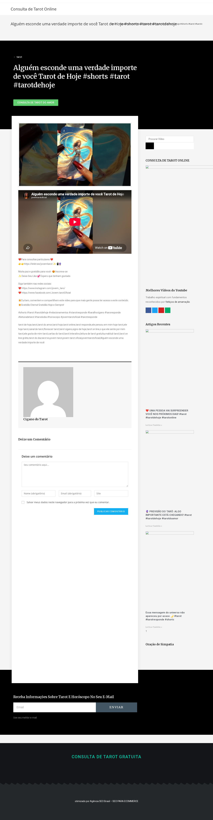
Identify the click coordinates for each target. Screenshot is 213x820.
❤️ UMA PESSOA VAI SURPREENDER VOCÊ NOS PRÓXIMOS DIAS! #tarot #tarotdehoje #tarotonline (167, 414)
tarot (19, 56)
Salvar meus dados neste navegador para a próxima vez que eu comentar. (68, 502)
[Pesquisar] (150, 146)
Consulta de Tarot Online (33, 9)
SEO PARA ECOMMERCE (125, 801)
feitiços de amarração (178, 301)
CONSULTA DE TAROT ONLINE (167, 160)
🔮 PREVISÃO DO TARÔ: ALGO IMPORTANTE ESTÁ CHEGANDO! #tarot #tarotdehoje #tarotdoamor (169, 515)
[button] (35, 102)
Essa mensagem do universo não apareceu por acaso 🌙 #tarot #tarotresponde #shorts (165, 616)
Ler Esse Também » (154, 425)
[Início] (107, 23)
